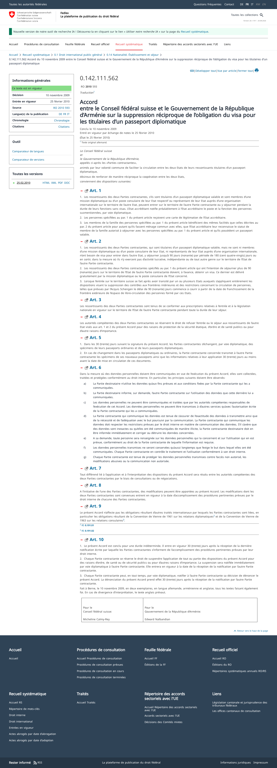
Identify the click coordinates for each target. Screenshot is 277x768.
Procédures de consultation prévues (100, 664)
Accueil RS (15, 702)
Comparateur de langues (28, 151)
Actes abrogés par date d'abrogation (32, 733)
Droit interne (17, 714)
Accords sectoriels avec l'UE (162, 715)
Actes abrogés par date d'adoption (31, 740)
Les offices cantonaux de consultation (236, 710)
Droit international (21, 721)
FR (247, 4)
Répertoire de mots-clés (24, 708)
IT (252, 4)
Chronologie (62, 120)
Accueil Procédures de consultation (99, 658)
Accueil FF (151, 658)
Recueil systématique (194, 31)
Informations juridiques (235, 762)
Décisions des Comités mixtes (163, 721)
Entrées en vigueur (21, 727)
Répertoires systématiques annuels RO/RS (239, 670)
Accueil (13, 54)
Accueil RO (219, 658)
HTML (46, 182)
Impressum (260, 762)
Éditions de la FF (155, 664)
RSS (37, 762)
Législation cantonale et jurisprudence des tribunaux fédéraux (239, 704)
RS (88, 525)
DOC (67, 182)
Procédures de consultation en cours (100, 670)
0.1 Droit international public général (78, 54)
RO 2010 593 (61, 108)
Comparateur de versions (28, 159)
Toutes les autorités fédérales (28, 4)
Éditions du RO (222, 664)
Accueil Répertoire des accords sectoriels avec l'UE (171, 708)
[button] (41, 44)
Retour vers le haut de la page (250, 631)
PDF (60, 182)
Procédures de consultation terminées (101, 677)
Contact (229, 4)
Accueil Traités (86, 702)
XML (54, 182)
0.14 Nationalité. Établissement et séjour (133, 54)
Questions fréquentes (207, 4)
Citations (64, 126)
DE (241, 4)
